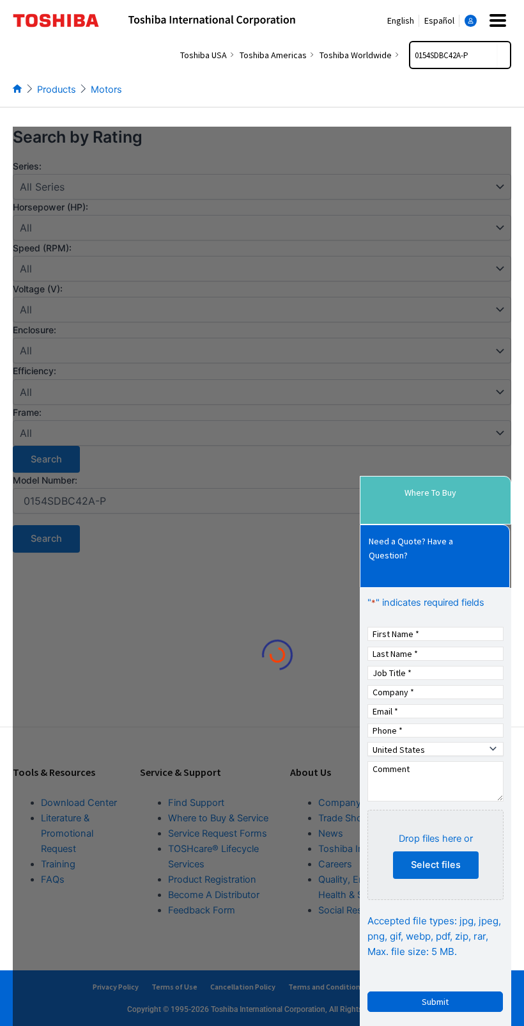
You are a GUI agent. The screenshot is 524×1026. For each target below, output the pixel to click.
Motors (106, 89)
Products (56, 89)
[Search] (503, 55)
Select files (436, 865)
